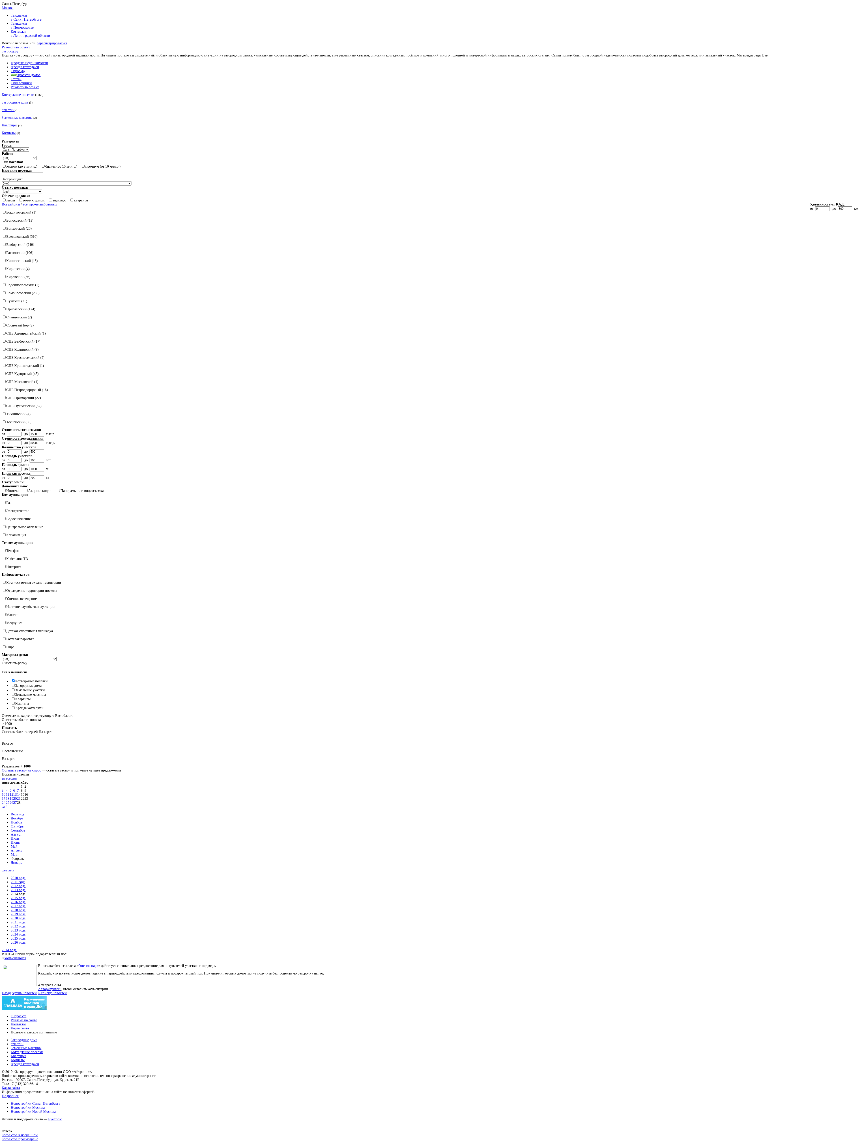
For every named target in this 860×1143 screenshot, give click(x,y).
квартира (81, 200)
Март (15, 854)
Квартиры (9, 125)
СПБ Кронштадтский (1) (25, 365)
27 (15, 802)
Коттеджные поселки (18, 95)
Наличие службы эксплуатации (30, 607)
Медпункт (14, 623)
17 (3, 798)
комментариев (15, 958)
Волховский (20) (19, 228)
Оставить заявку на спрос (21, 770)
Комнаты (9, 133)
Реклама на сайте (24, 1020)
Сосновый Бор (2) (20, 325)
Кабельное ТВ (17, 559)
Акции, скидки (40, 491)
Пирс (10, 647)
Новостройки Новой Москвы (33, 1111)
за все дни (9, 778)
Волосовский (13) (19, 220)
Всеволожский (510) (21, 236)
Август (16, 834)
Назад (6, 993)
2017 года (18, 906)
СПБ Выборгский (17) (23, 341)
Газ (8, 503)
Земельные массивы (17, 117)
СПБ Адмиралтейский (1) (26, 333)
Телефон (12, 551)
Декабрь (17, 818)
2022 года (18, 926)
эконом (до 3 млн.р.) (21, 166)
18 (7, 798)
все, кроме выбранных (40, 204)
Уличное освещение (21, 599)
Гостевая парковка (20, 639)
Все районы (11, 204)
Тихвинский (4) (18, 414)
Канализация (16, 535)
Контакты (18, 1024)
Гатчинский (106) (19, 253)
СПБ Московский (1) (22, 382)
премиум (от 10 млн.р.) (102, 166)
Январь (16, 862)
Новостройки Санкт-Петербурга (35, 1103)
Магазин (12, 615)
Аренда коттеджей (25, 67)
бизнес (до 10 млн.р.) (61, 166)
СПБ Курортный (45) (22, 374)
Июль (15, 838)
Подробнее (10, 1096)
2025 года (18, 938)
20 (15, 798)
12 (11, 794)
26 (11, 802)
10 (3, 794)
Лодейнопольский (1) (22, 285)
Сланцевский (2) (19, 317)
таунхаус (59, 200)
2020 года (18, 918)
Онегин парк (88, 966)
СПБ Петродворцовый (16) (27, 390)
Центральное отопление (24, 527)
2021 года (18, 922)
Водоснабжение (18, 519)
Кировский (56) (18, 277)
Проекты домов (29, 75)
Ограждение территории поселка (31, 590)
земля (10, 200)
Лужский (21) (16, 301)
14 (19, 794)
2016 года (18, 902)
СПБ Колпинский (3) (22, 349)
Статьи (16, 79)
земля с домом (34, 200)
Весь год (17, 814)
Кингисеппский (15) (22, 261)
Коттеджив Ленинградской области (30, 33)
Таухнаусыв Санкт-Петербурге (26, 17)
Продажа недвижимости (29, 63)
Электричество (17, 511)
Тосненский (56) (18, 422)
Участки (8, 110)
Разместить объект (16, 47)
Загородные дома (15, 102)
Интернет (13, 567)
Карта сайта (20, 1028)
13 (15, 794)
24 (3, 802)
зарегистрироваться (52, 43)
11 (7, 794)
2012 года (18, 886)
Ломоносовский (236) (22, 293)
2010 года (18, 878)
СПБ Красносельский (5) (25, 357)
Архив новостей (24, 993)
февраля (8, 870)
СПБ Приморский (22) (23, 398)
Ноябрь (16, 822)
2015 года (18, 898)
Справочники (21, 83)
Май (14, 846)
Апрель (16, 850)
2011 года (18, 882)
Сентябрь (18, 830)
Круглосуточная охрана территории (33, 582)
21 (19, 798)
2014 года (9, 950)
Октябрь (17, 826)
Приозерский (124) (20, 309)
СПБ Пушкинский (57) (23, 406)
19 (11, 798)
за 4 (4, 806)
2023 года (18, 930)
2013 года (18, 890)
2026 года (18, 942)
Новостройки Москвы (28, 1107)
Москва (7, 8)
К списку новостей (52, 993)
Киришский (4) (18, 269)
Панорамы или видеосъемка (82, 491)
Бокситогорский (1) (21, 212)
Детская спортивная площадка (29, 631)
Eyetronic (55, 1119)
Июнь (15, 842)
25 (7, 802)
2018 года (18, 910)
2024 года (18, 934)
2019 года (18, 914)
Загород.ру (10, 51)
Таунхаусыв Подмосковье (22, 25)
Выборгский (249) (20, 244)
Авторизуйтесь (49, 989)
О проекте (18, 1016)
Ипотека (12, 491)
